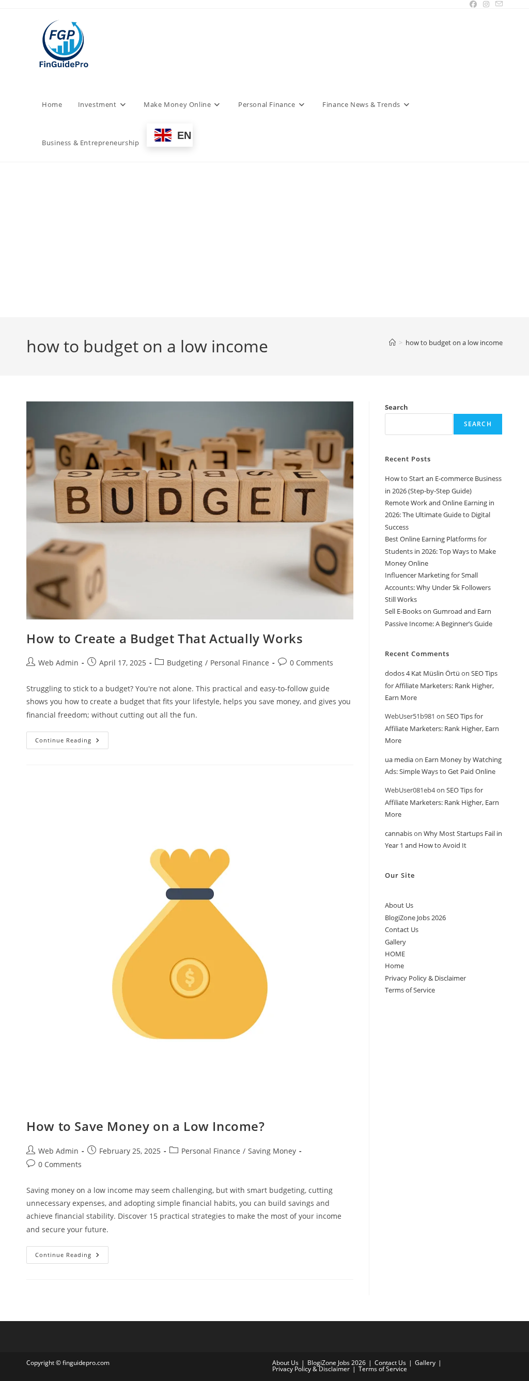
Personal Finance (239, 663)
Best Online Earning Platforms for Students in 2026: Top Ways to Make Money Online (440, 551)
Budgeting (185, 663)
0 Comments (311, 663)
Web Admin (58, 663)
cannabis (398, 833)
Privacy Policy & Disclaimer (425, 978)
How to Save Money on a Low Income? (145, 1126)
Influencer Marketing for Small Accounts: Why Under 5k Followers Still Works (438, 587)
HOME (395, 953)
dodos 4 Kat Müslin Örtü (422, 673)
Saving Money (272, 1151)
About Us (399, 905)
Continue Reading (71, 742)
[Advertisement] (264, 239)
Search (396, 407)
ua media (399, 759)
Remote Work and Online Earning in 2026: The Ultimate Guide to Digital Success (439, 515)
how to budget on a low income (454, 342)
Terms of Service (410, 990)
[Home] (392, 342)
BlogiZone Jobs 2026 (415, 917)
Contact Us (401, 929)
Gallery (395, 941)
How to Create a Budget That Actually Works (164, 638)
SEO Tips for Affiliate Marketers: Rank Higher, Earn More (441, 685)
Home (394, 965)
